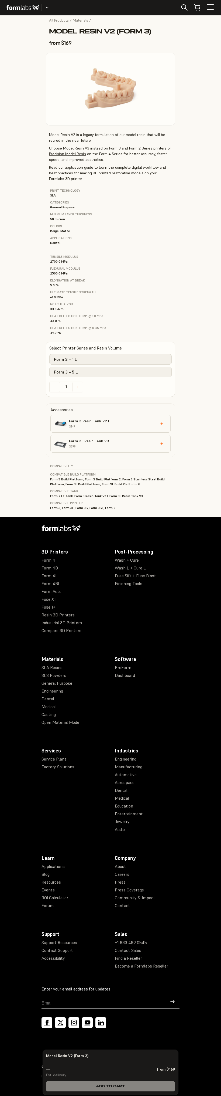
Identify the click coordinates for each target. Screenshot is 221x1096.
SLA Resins (52, 667)
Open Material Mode (60, 722)
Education (124, 806)
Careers (122, 874)
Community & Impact (135, 897)
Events (48, 890)
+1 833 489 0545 (131, 942)
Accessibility (53, 958)
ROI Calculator (55, 897)
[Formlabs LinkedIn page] (100, 1022)
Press (120, 882)
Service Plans (54, 759)
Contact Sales (128, 950)
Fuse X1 (49, 599)
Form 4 (48, 560)
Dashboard (125, 675)
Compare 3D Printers (61, 630)
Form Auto (51, 591)
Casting (49, 714)
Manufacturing (128, 766)
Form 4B (50, 568)
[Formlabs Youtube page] (87, 1022)
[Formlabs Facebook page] (47, 1022)
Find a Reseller (128, 958)
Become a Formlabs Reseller (141, 966)
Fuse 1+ (49, 607)
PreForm (123, 667)
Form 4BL (51, 583)
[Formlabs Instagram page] (73, 1022)
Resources (51, 882)
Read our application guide (71, 167)
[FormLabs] (22, 7)
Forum (48, 905)
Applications (53, 866)
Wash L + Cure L (130, 568)
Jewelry (122, 821)
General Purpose (57, 683)
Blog (46, 874)
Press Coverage (129, 890)
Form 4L (50, 575)
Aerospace (124, 782)
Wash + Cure (127, 560)
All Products (59, 20)
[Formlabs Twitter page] (60, 1022)
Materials (80, 20)
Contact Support (57, 950)
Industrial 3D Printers (62, 622)
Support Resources (59, 942)
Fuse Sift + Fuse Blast (135, 575)
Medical (49, 706)
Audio (120, 829)
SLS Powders (54, 675)
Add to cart (110, 1086)
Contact (122, 905)
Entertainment (129, 813)
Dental (48, 698)
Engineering (52, 691)
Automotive (126, 774)
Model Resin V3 (76, 148)
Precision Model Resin (67, 153)
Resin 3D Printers (58, 614)
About (120, 866)
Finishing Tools (128, 583)
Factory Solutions (58, 766)
